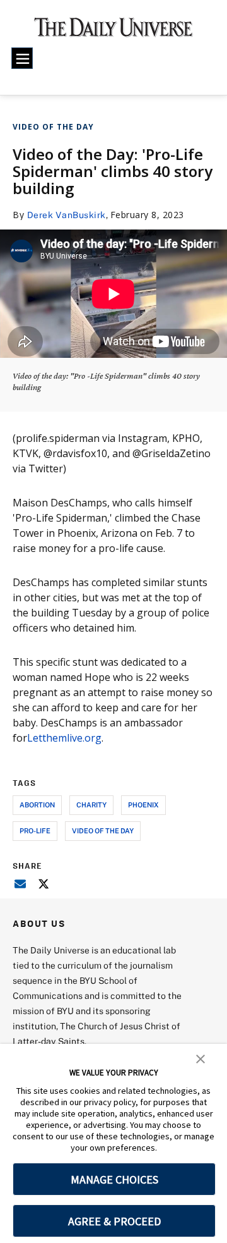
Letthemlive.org (64, 738)
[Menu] (22, 58)
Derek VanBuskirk (66, 214)
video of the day (103, 830)
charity (91, 804)
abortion (37, 804)
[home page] (113, 32)
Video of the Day (53, 126)
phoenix (143, 804)
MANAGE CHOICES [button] (114, 1179)
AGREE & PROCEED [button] (114, 1221)
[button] (200, 1057)
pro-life (35, 830)
